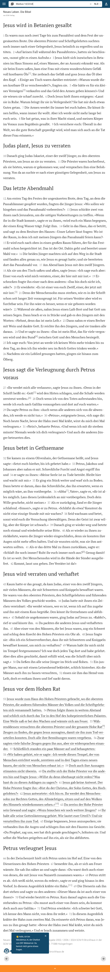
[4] (36, 336)
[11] (70, 885)
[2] (24, 90)
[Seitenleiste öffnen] (55, 968)
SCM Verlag (10, 15)
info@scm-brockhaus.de (51, 951)
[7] (67, 490)
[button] (4, 4)
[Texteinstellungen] (106, 4)
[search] (52, 4)
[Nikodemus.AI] (6, 951)
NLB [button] (96, 4)
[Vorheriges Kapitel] (6, 958)
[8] (83, 551)
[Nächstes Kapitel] (103, 958)
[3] (16, 291)
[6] (29, 397)
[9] (103, 725)
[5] (34, 392)
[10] (57, 803)
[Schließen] (45, 936)
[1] (29, 73)
